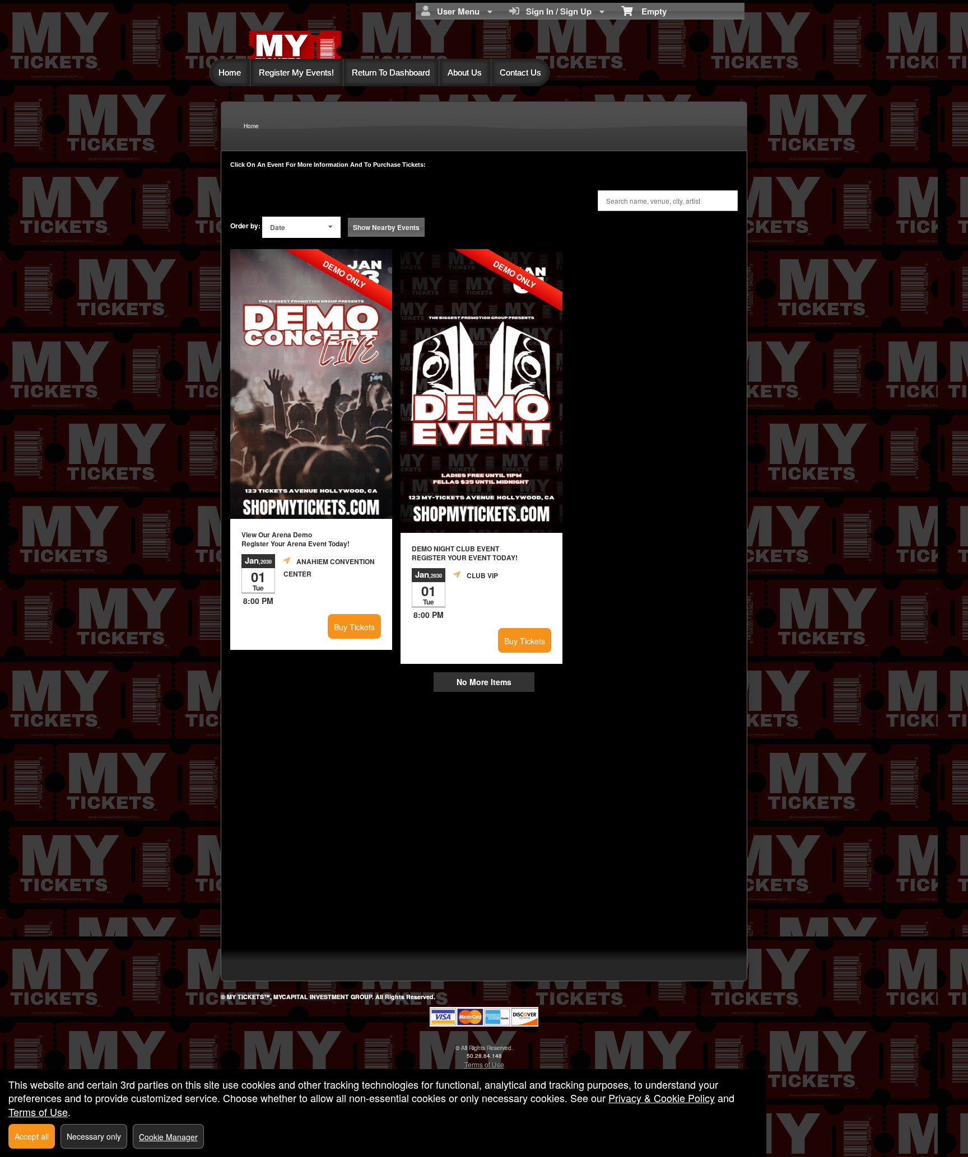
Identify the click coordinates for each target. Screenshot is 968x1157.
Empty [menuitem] (649, 11)
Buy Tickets (354, 627)
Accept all (32, 1136)
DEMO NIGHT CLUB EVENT (465, 553)
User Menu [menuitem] (456, 11)
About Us (465, 72)
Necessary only (94, 1136)
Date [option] (277, 227)
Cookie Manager (168, 1136)
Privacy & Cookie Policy (661, 1097)
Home (229, 72)
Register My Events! (296, 72)
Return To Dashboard (391, 72)
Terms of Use (484, 1064)
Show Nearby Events (386, 227)
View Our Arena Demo (295, 539)
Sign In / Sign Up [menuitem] (556, 11)
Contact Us (520, 72)
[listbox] (301, 227)
